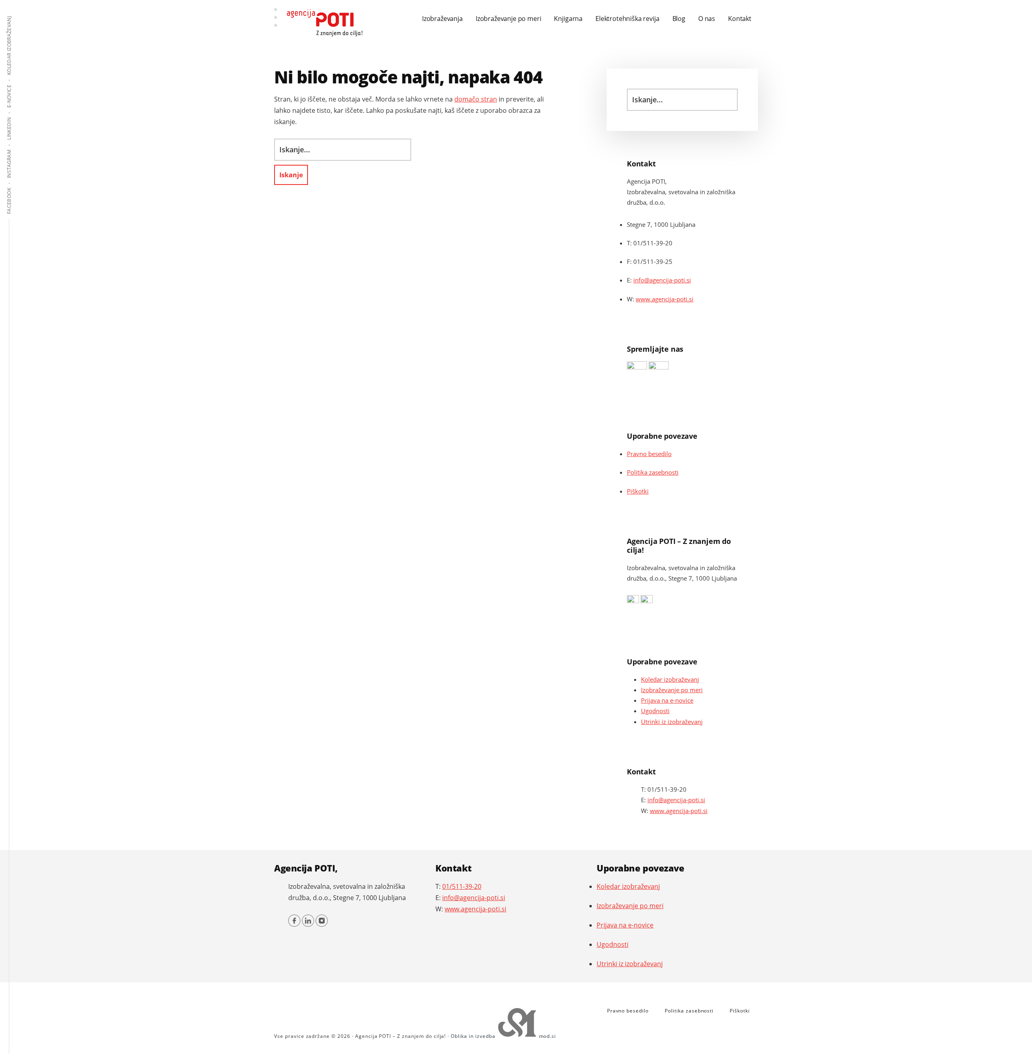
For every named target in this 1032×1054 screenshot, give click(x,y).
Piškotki (638, 491)
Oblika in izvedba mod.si (503, 1036)
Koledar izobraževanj (670, 679)
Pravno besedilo (649, 454)
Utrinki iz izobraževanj (672, 722)
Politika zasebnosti (652, 472)
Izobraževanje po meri (672, 690)
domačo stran (475, 99)
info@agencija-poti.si (662, 280)
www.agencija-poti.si (664, 299)
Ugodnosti (655, 711)
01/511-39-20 (667, 789)
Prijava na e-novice (667, 700)
